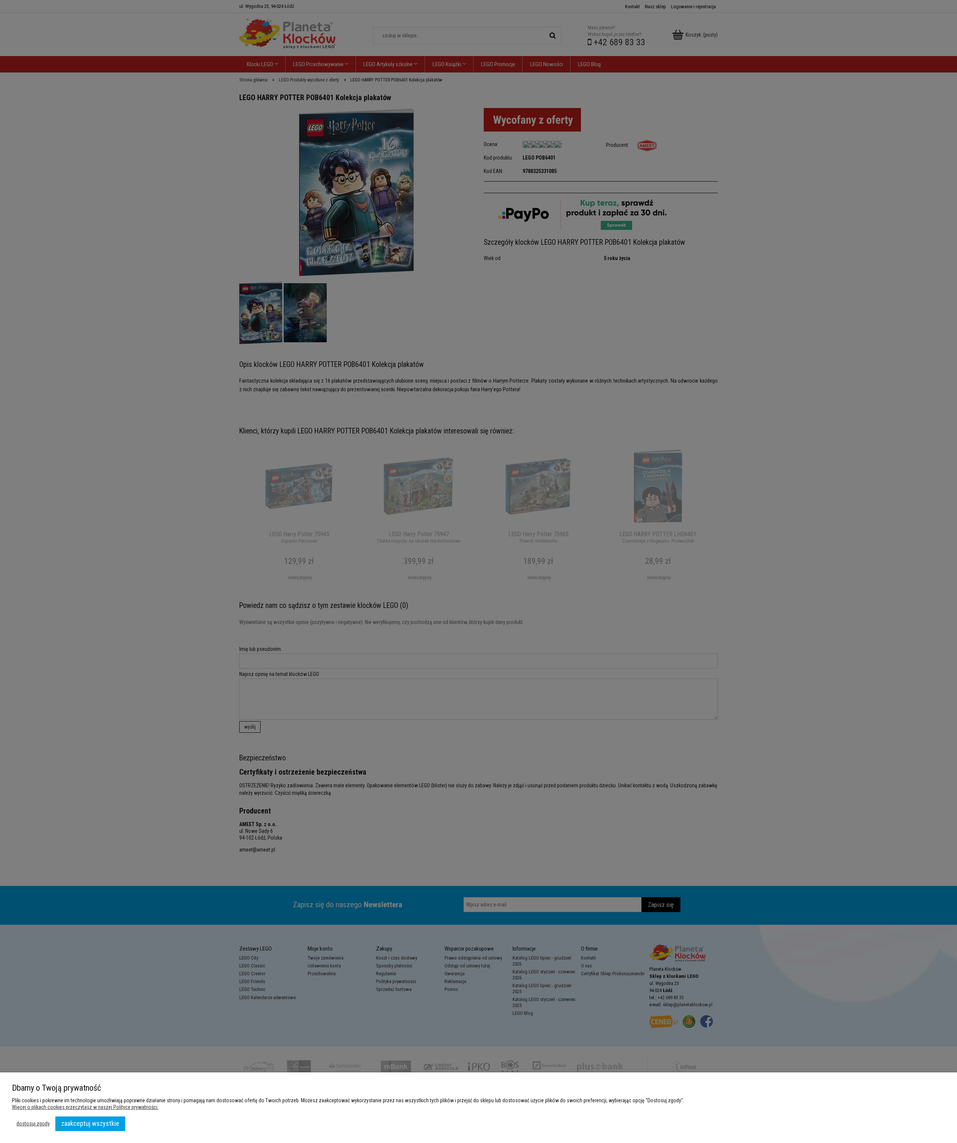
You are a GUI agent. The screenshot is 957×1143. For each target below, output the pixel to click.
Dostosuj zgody (33, 1124)
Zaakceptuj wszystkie (90, 1123)
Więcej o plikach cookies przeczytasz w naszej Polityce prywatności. (85, 1107)
